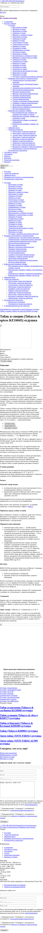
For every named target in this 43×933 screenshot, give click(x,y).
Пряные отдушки (19, 40)
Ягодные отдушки (19, 52)
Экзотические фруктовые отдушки (25, 71)
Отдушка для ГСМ (6, 692)
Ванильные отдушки (20, 54)
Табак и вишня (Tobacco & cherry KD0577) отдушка (19, 716)
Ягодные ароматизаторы (21, 109)
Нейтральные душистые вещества (25, 148)
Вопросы (7, 162)
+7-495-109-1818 (6, 1)
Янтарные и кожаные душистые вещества (27, 147)
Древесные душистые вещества (24, 143)
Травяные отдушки (19, 65)
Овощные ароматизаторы (22, 95)
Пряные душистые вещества (23, 141)
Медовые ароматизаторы (21, 92)
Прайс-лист (4, 165)
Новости (7, 156)
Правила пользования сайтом (14, 887)
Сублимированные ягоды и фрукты (17, 306)
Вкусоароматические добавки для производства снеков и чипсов (25, 113)
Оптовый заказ (9, 423)
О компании (8, 22)
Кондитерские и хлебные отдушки (25, 56)
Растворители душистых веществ (20, 304)
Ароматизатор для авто (8, 699)
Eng (4, 12)
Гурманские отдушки (20, 61)
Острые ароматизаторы (21, 99)
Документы (8, 154)
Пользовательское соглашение (15, 885)
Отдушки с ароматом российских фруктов (28, 76)
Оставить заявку (6, 361)
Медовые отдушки (19, 29)
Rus (1, 12)
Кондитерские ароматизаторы (23, 90)
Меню (2, 168)
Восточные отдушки (20, 27)
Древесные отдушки (20, 69)
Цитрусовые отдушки (20, 42)
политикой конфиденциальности (22, 810)
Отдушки (11, 25)
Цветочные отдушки (20, 37)
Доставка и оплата (10, 152)
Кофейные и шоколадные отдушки (25, 58)
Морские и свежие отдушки (22, 35)
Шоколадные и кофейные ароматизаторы (27, 107)
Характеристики (10, 426)
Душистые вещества (15, 129)
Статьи (6, 853)
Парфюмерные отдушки (21, 50)
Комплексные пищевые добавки (19, 111)
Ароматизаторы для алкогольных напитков (23, 237)
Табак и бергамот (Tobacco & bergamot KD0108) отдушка (16, 724)
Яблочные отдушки (20, 75)
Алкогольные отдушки (21, 44)
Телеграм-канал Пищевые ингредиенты (21, 827)
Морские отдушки (19, 63)
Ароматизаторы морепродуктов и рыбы (27, 88)
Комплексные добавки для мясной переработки (25, 273)
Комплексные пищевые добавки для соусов (23, 275)
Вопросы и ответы (10, 857)
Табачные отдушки (19, 39)
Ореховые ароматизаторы (22, 97)
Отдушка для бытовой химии (10, 690)
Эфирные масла (14, 128)
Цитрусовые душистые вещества (24, 131)
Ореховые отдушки (19, 48)
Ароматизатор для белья (8, 695)
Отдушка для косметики (8, 688)
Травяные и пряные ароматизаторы (25, 103)
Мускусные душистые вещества (24, 145)
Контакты (7, 158)
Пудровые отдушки (19, 67)
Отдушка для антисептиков (10, 697)
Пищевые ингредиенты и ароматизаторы (23, 78)
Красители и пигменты (16, 302)
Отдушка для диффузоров (9, 701)
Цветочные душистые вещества (24, 137)
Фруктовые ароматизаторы (22, 105)
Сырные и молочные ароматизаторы (26, 101)
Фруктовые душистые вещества (24, 133)
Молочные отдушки (20, 31)
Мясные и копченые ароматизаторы (25, 93)
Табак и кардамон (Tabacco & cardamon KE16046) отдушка (17, 709)
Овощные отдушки (19, 59)
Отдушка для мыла (6, 693)
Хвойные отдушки (19, 33)
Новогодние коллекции (8, 753)
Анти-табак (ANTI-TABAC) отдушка (20, 735)
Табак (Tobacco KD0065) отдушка (19, 730)
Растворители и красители (17, 150)
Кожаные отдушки (19, 46)
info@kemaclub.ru (18, 1)
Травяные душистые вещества (23, 139)
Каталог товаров (10, 23)
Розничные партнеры (11, 160)
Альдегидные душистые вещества (25, 135)
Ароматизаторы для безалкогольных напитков (24, 239)
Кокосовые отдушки (20, 73)
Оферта (30, 506)
